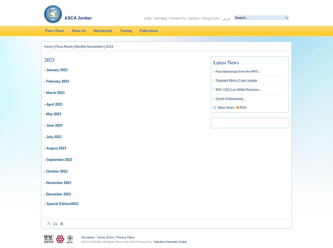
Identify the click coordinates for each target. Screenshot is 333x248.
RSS (242, 107)
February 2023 (57, 81)
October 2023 (56, 171)
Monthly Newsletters (89, 47)
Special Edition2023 (61, 204)
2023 (109, 47)
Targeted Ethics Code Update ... (238, 80)
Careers (194, 18)
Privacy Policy (126, 237)
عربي (226, 18)
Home (49, 47)
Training (126, 31)
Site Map (160, 18)
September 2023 (58, 160)
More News (226, 107)
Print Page (55, 223)
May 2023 (53, 114)
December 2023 (58, 194)
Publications (149, 31)
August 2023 (55, 148)
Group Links (211, 18)
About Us (79, 31)
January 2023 (56, 70)
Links (147, 18)
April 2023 (54, 104)
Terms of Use (105, 237)
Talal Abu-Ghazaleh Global (170, 241)
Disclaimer (88, 237)
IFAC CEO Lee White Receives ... (239, 90)
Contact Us (177, 18)
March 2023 (55, 93)
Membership (103, 31)
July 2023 (53, 137)
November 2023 (58, 183)
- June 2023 (53, 125)
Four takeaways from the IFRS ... (238, 71)
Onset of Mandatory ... (231, 99)
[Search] (286, 17)
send (62, 223)
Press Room (54, 31)
